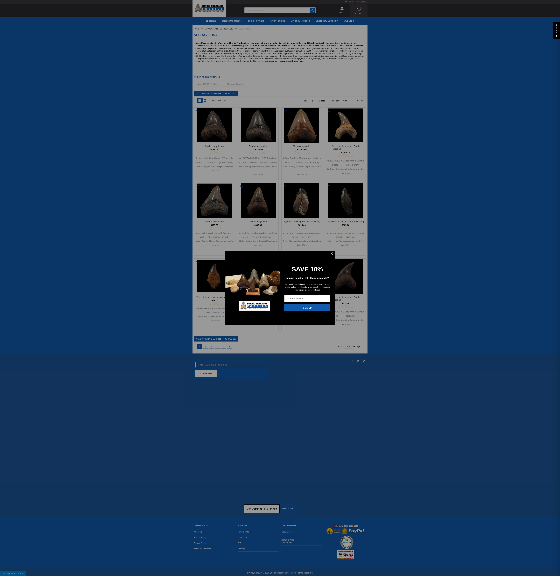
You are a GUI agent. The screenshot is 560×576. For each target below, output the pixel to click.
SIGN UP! (307, 308)
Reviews (556, 28)
